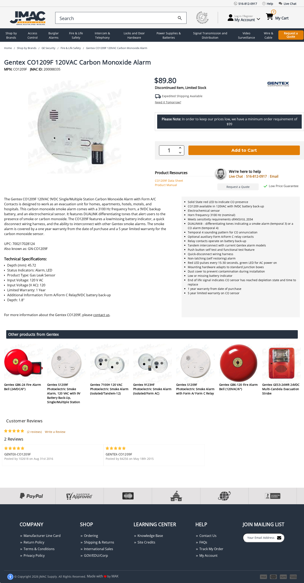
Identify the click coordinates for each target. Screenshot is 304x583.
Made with (95, 576)
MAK (114, 576)
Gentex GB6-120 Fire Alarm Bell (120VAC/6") (238, 387)
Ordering (90, 535)
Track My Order (211, 549)
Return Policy (33, 542)
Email (274, 176)
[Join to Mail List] (279, 537)
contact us (101, 315)
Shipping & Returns (98, 542)
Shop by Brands (11, 35)
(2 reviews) (34, 432)
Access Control (33, 35)
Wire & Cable (268, 35)
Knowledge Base (150, 535)
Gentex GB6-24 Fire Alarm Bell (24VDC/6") (22, 387)
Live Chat (236, 176)
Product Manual (166, 185)
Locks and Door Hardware (134, 35)
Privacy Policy (34, 555)
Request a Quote (291, 35)
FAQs (203, 542)
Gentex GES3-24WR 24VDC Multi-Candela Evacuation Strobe (281, 389)
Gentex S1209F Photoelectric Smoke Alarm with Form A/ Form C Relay (195, 389)
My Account (208, 555)
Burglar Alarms (53, 35)
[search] (179, 17)
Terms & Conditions (39, 549)
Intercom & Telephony (102, 35)
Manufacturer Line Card (42, 535)
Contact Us (208, 535)
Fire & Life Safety (76, 35)
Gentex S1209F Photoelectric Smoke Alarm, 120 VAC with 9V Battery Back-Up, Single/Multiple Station (63, 393)
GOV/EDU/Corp (95, 555)
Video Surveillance (246, 35)
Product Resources (171, 172)
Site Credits (146, 542)
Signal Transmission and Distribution (210, 35)
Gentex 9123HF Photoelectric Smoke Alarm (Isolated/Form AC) (152, 389)
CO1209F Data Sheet (169, 181)
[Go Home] (28, 17)
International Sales (98, 549)
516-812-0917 (256, 176)
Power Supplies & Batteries (169, 35)
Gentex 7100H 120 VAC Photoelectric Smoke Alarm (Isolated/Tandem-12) (109, 389)
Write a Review (55, 432)
